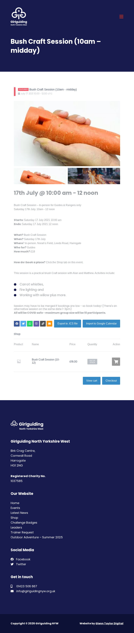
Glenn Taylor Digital (109, 623)
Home (15, 503)
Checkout (111, 380)
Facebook (22, 559)
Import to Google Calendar (101, 323)
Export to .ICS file (68, 323)
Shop (14, 518)
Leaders (16, 527)
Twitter (20, 564)
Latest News (19, 513)
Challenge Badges (24, 523)
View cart (91, 380)
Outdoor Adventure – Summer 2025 (37, 537)
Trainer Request (22, 532)
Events (15, 508)
